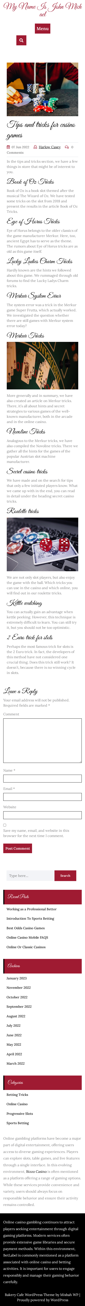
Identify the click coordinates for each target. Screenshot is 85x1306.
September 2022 (19, 1006)
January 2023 (17, 978)
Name (9, 770)
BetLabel (10, 1255)
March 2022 (16, 1063)
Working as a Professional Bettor (32, 909)
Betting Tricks (17, 1095)
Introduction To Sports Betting (30, 918)
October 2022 (17, 997)
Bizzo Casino (36, 1171)
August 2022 (16, 1016)
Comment (11, 714)
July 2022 (13, 1025)
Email (9, 788)
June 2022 (14, 1035)
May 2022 (14, 1044)
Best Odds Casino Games (26, 928)
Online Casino (17, 1104)
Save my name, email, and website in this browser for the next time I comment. (36, 833)
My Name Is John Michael (42, 10)
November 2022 (19, 987)
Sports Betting (18, 1123)
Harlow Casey (50, 147)
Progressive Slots (20, 1114)
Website (9, 807)
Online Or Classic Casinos (26, 947)
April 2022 (14, 1054)
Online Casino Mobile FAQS (27, 937)
